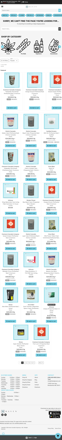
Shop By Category (27, 380)
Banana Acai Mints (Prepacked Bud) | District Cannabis (51, 273)
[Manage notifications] (3, 433)
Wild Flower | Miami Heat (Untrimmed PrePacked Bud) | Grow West (51, 237)
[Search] (59, 10)
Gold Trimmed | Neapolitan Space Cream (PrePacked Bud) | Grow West (31, 308)
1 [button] (22, 362)
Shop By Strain (26, 384)
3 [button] (28, 362)
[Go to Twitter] (5, 415)
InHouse (10, 200)
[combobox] (29, 10)
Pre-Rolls (23, 54)
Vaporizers (39, 54)
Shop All (24, 377)
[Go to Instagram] (2, 415)
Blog (36, 380)
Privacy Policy (51, 428)
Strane (10, 304)
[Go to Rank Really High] (31, 438)
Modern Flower (31, 200)
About (36, 377)
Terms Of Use (58, 428)
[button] (14, 2)
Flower (8, 54)
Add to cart (12, 108)
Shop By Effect (26, 382)
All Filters (5, 60)
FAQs (36, 382)
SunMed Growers (51, 131)
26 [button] (39, 362)
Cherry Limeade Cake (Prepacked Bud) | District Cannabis (31, 170)
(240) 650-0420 (52, 377)
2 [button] (25, 362)
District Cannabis (11, 131)
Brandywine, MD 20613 (54, 385)
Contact (37, 384)
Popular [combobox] (12, 60)
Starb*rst (51, 168)
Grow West (51, 166)
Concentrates (53, 54)
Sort (11, 58)
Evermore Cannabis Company (12, 90)
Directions (25, 387)
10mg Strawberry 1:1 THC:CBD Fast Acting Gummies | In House (31, 273)
